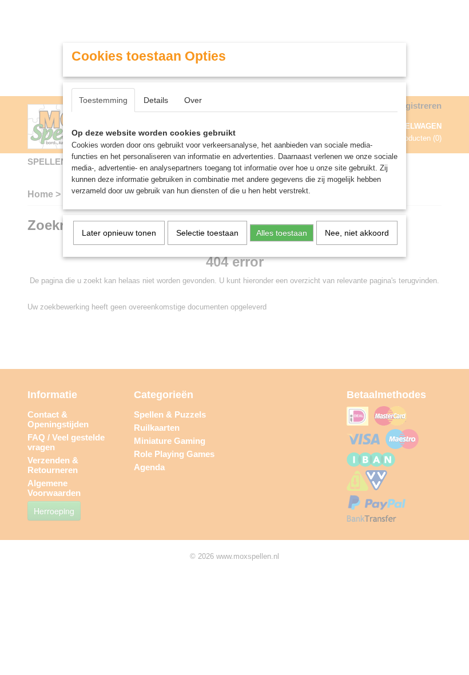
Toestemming (103, 100)
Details (156, 100)
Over (193, 100)
